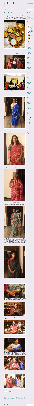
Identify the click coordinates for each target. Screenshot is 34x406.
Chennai (12, 396)
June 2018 (28, 86)
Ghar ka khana (12, 397)
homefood (6, 398)
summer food (5, 399)
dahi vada (16, 396)
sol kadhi (24, 398)
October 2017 (28, 93)
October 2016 (28, 103)
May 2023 (28, 54)
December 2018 (28, 81)
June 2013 (28, 113)
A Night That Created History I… (32, 32)
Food (6, 396)
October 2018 (28, 83)
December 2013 (28, 109)
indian (11, 398)
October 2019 (28, 74)
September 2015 (29, 106)
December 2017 (28, 91)
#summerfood (8, 12)
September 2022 (29, 56)
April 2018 (28, 88)
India (10, 398)
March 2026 (28, 43)
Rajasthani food (21, 398)
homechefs (21, 397)
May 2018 (28, 87)
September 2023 (29, 53)
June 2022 (28, 58)
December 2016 (28, 101)
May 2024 (28, 49)
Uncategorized (28, 126)
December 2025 (28, 44)
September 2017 (29, 94)
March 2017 (28, 99)
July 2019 (28, 76)
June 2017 (28, 96)
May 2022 (28, 59)
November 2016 (29, 102)
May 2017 (28, 97)
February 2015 (28, 107)
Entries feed (28, 132)
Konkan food (17, 398)
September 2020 (29, 69)
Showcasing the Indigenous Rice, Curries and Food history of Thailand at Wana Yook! (30, 19)
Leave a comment (11, 399)
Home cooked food (18, 397)
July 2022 (28, 57)
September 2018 (29, 84)
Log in (28, 131)
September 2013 (29, 111)
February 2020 (28, 72)
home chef (15, 397)
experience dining (18, 396)
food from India (9, 397)
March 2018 (28, 89)
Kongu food (15, 398)
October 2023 (28, 52)
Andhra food (10, 396)
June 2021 (28, 64)
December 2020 (28, 66)
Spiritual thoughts (29, 124)
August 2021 (28, 63)
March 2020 (28, 71)
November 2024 (29, 46)
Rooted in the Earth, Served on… (31, 27)
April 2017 (28, 98)
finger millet (22, 396)
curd (13, 396)
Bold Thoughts (28, 119)
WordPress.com (28, 134)
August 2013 (28, 112)
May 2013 (28, 114)
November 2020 (29, 67)
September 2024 (29, 48)
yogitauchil (9, 3)
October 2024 (28, 47)
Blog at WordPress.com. (7, 404)
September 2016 (29, 104)
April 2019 (28, 79)
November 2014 (29, 108)
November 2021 (29, 62)
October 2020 (28, 68)
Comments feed (28, 133)
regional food (28, 123)
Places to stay (28, 122)
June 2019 (28, 77)
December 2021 (28, 61)
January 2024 (28, 51)
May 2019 (28, 78)
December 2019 (28, 73)
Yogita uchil (8, 399)
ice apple (8, 398)
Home (4, 5)
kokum (13, 398)
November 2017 (29, 92)
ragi (19, 398)
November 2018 (29, 82)
